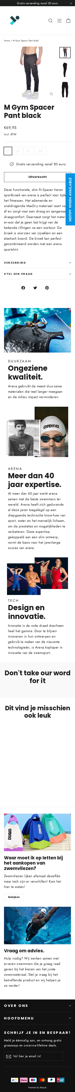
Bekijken (14, 897)
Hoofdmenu (19, 1018)
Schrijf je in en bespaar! (37, 1032)
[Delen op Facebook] (25, 287)
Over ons (16, 1005)
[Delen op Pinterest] (49, 287)
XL (28, 151)
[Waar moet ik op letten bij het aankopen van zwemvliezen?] (37, 832)
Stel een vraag (18, 274)
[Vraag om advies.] (37, 925)
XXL (40, 151)
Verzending (15, 262)
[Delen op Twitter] (37, 287)
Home (7, 40)
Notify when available (70, 199)
